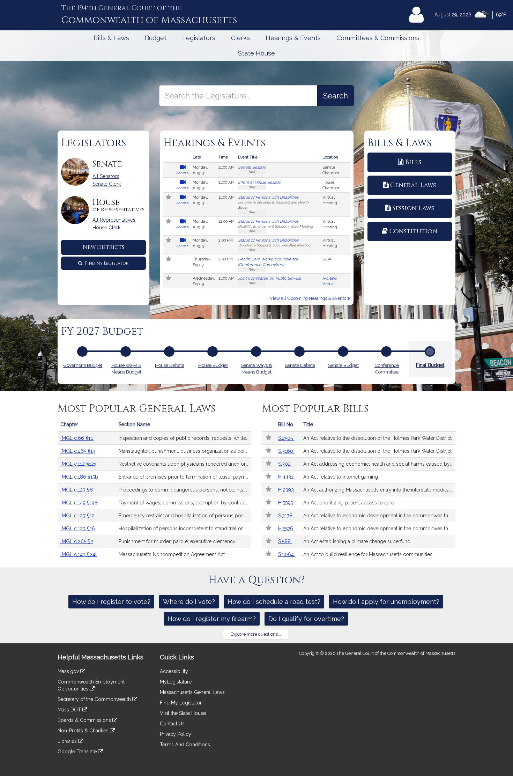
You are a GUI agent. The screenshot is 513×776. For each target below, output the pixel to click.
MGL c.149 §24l (78, 554)
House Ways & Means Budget (126, 368)
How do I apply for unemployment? (386, 601)
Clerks (240, 38)
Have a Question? (256, 580)
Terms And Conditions (185, 744)
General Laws (413, 185)
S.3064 (286, 554)
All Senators (105, 176)
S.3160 (286, 451)
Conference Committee (386, 368)
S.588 (285, 541)
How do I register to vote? (111, 601)
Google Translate (78, 751)
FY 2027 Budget (102, 332)
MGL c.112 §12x (78, 464)
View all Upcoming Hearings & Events (308, 298)
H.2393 (286, 490)
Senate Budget (343, 365)
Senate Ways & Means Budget (256, 368)
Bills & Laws (111, 38)
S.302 (285, 464)
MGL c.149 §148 (79, 502)
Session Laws (413, 208)
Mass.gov (69, 671)
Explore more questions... (255, 634)
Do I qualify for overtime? (306, 618)
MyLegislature (176, 682)
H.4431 (286, 477)
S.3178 (286, 515)
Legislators (198, 38)
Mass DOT (70, 709)
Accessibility (174, 671)
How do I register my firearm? (212, 618)
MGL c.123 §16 (77, 528)
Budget (155, 38)
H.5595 (286, 502)
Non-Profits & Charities (84, 730)
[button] (169, 197)
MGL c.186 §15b (79, 477)
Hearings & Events (293, 38)
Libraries (68, 741)
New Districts (103, 247)
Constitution (413, 231)
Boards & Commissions (85, 720)
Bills (413, 162)
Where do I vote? (189, 601)
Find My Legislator (106, 263)
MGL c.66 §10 (77, 438)
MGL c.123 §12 (77, 515)
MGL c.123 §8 (76, 490)
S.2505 (286, 438)
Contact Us (172, 723)
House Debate (169, 365)
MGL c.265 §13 (77, 451)
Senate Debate (300, 365)
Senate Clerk (106, 184)
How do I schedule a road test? (274, 601)
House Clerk (106, 227)
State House (256, 53)
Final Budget (430, 365)
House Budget (213, 365)
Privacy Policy (175, 734)
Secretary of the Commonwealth (95, 699)
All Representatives (113, 220)
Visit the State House (183, 713)
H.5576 (286, 528)
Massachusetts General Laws (192, 692)
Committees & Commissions (377, 38)
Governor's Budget (82, 365)
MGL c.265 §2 (76, 541)
